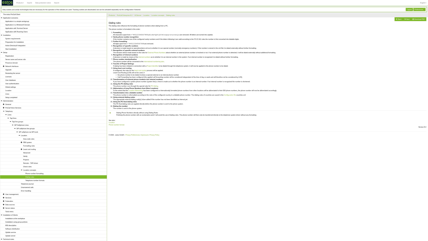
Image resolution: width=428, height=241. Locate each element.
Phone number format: (117, 125)
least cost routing (140, 70)
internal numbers (144, 57)
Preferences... (419, 9)
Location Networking (136, 90)
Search (56, 3)
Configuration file (230, 95)
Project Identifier (152, 66)
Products (19, 3)
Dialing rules (170, 15)
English (422, 3)
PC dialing (154, 86)
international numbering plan (154, 61)
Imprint (29, 3)
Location (146, 15)
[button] (399, 19)
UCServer (137, 15)
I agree (409, 9)
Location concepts (157, 15)
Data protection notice (43, 3)
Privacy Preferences (133, 135)
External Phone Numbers (157, 52)
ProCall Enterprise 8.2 (124, 15)
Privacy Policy (154, 135)
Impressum (145, 135)
